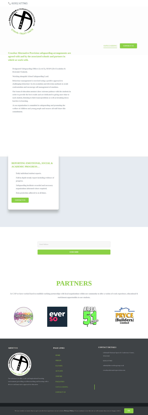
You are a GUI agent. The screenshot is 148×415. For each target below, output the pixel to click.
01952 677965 (20, 3)
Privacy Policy (69, 411)
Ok (129, 411)
